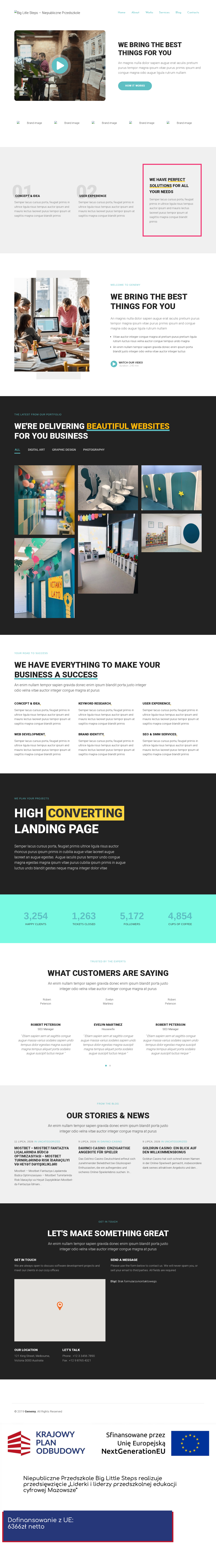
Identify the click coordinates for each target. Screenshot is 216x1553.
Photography (94, 449)
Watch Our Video (130, 362)
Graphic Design (64, 449)
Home (121, 12)
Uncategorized (49, 1141)
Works (149, 12)
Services (164, 12)
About (135, 12)
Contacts (193, 12)
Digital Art (36, 449)
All (17, 449)
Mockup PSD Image (44, 503)
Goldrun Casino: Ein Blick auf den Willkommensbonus (170, 1150)
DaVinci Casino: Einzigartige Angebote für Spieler (104, 1150)
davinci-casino (111, 1141)
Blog (178, 12)
